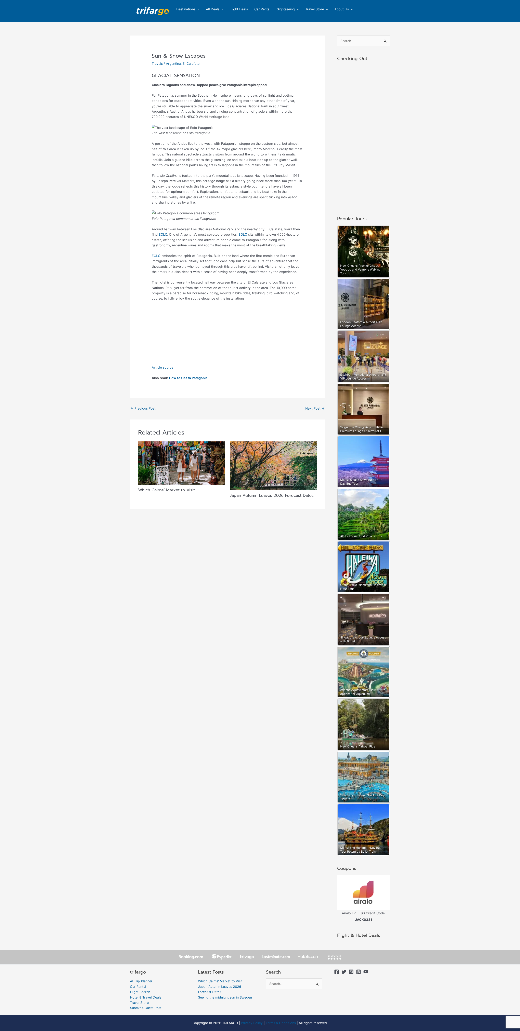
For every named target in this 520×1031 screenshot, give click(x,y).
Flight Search (140, 992)
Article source (162, 367)
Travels (157, 63)
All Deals (212, 9)
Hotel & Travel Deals (145, 997)
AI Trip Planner (141, 981)
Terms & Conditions (281, 1023)
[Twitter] (343, 971)
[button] (197, 9)
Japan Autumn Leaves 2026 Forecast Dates (272, 495)
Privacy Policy (252, 1023)
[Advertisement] (227, 334)
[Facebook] (336, 971)
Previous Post (143, 408)
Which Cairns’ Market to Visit (166, 490)
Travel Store (314, 9)
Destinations (185, 9)
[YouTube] (365, 971)
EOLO (163, 234)
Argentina (173, 63)
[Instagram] (351, 971)
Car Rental (262, 9)
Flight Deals (239, 9)
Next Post (315, 408)
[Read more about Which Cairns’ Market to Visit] (181, 463)
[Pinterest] (358, 971)
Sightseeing (286, 9)
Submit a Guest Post (145, 1008)
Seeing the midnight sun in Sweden (225, 997)
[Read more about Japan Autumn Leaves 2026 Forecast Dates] (273, 465)
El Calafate (191, 63)
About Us (341, 9)
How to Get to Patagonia (188, 378)
